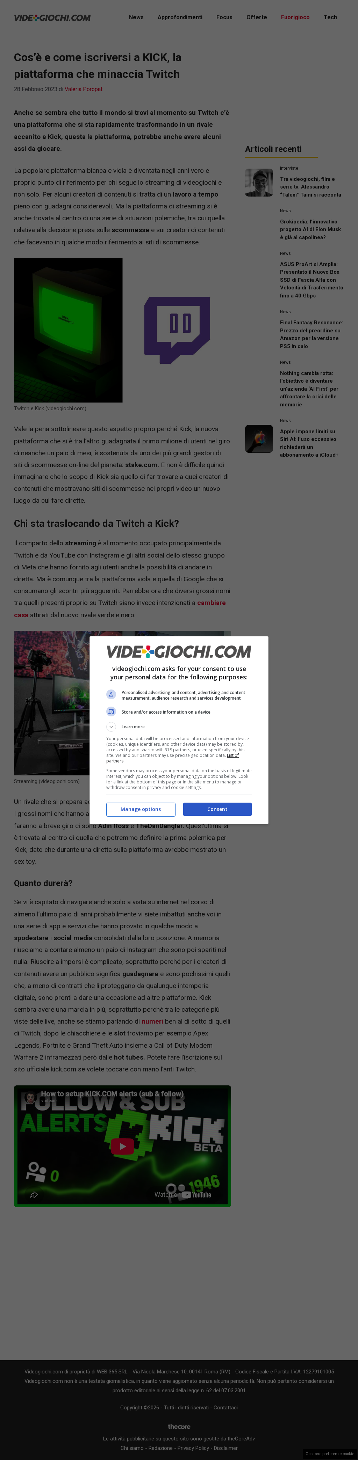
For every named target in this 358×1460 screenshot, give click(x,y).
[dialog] (179, 730)
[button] (179, 727)
